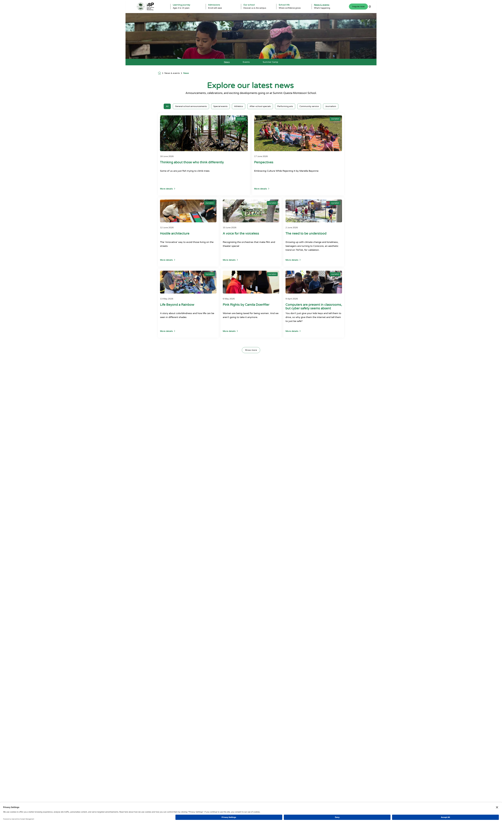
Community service (309, 106)
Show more (251, 350)
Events (246, 62)
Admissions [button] (214, 5)
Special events (220, 106)
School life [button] (284, 5)
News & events (172, 73)
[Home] (145, 6)
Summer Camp (270, 62)
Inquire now (358, 6)
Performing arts (285, 106)
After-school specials (260, 106)
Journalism (330, 106)
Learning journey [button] (181, 5)
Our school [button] (249, 5)
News (227, 62)
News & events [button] (321, 5)
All (167, 106)
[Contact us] (370, 6)
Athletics (238, 106)
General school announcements (191, 106)
